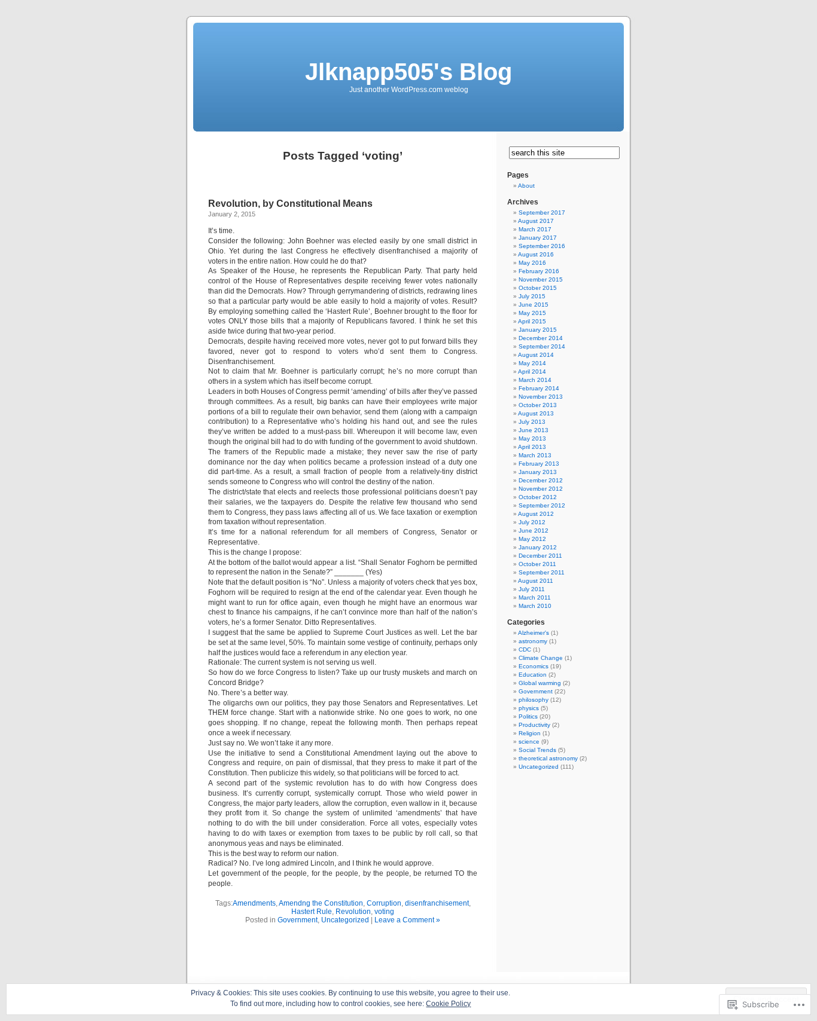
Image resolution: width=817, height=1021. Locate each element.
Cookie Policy (448, 1003)
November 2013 (541, 396)
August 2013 (536, 413)
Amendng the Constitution (321, 903)
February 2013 (539, 463)
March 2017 (535, 229)
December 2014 (541, 338)
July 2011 (532, 589)
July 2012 (532, 522)
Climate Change (541, 658)
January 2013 (538, 472)
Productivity (534, 725)
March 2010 (535, 606)
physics (529, 708)
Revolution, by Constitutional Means (290, 203)
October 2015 (538, 288)
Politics (528, 716)
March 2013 (535, 455)
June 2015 (533, 304)
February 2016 (539, 271)
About (526, 185)
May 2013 (532, 438)
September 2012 (542, 505)
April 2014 (532, 371)
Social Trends (537, 750)
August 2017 (536, 221)
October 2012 (538, 497)
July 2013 (532, 421)
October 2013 (538, 405)
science (529, 741)
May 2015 (532, 313)
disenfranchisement (437, 903)
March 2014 (535, 380)
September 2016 (542, 246)
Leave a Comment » (407, 920)
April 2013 (532, 447)
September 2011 (542, 572)
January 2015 (538, 329)
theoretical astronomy (548, 758)
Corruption (384, 903)
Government (298, 920)
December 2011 (540, 555)
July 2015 (532, 296)
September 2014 (542, 346)
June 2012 (533, 530)
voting (384, 911)
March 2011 (535, 597)
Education (533, 674)
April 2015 (532, 321)
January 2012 (538, 547)
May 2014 (532, 363)
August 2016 (536, 254)
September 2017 (542, 212)
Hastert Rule (311, 911)
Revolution (353, 911)
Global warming (540, 683)
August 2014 (536, 354)
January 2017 (538, 237)
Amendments (254, 903)
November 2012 (541, 488)
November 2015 (541, 279)
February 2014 (539, 388)
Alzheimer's (533, 632)
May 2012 (532, 539)
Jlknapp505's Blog (408, 72)
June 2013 (533, 430)
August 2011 (535, 580)
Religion (530, 733)
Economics (533, 666)
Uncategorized (345, 920)
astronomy (533, 641)
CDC (525, 649)
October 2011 (537, 564)
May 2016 (532, 262)
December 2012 (541, 480)
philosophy (533, 699)
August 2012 (536, 514)
